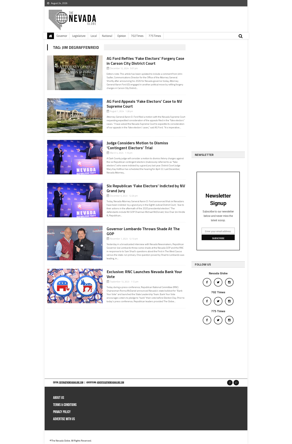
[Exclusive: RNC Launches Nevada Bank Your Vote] (75, 286)
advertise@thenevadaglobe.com (110, 382)
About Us (58, 397)
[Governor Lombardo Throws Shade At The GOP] (75, 243)
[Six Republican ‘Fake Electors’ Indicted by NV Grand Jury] (75, 200)
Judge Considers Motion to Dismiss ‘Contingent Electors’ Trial (137, 145)
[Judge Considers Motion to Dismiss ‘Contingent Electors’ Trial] (75, 157)
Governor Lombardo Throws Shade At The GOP (143, 231)
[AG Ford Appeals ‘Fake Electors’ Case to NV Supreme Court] (75, 115)
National (107, 36)
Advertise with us (64, 419)
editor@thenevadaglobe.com (71, 382)
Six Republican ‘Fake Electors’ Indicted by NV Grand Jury (146, 188)
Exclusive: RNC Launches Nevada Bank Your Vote (144, 274)
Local (94, 36)
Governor (61, 36)
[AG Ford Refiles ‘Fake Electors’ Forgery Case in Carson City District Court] (75, 72)
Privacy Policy (62, 412)
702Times (137, 36)
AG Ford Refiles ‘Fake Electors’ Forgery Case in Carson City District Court (145, 60)
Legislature (79, 36)
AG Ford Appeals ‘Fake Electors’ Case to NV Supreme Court (144, 103)
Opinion (121, 36)
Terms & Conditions (65, 405)
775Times (155, 36)
